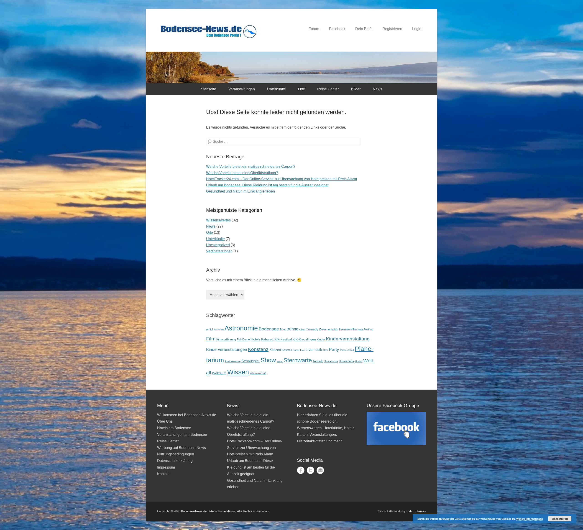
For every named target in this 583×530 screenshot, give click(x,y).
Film (210, 339)
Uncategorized (218, 245)
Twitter (310, 470)
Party (334, 349)
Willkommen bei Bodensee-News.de (186, 415)
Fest (360, 329)
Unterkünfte (276, 89)
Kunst (296, 350)
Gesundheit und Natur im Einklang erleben (240, 191)
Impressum (166, 467)
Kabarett (267, 339)
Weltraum (219, 373)
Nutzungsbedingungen (175, 454)
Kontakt (163, 474)
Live (302, 350)
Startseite (208, 89)
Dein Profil (363, 29)
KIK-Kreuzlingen (304, 339)
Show (268, 360)
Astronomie (241, 328)
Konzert (275, 350)
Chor (302, 329)
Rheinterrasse (232, 361)
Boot (283, 329)
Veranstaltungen (241, 89)
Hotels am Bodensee (174, 428)
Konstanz (258, 349)
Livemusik (314, 350)
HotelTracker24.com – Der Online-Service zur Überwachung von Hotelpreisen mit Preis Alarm (281, 179)
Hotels (255, 339)
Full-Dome (243, 339)
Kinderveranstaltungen (226, 349)
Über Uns (165, 421)
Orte (301, 89)
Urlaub (358, 361)
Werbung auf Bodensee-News (181, 448)
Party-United (347, 350)
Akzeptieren (560, 519)
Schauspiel (250, 361)
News (377, 89)
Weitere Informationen (529, 518)
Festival (368, 329)
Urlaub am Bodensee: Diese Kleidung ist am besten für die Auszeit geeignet (267, 185)
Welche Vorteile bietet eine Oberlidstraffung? (242, 173)
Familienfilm (348, 329)
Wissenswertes (218, 220)
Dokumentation (328, 329)
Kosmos (287, 349)
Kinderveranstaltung (348, 339)
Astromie (219, 329)
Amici (209, 329)
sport (280, 361)
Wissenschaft (258, 373)
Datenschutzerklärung (175, 461)
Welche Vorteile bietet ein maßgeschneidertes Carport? (250, 166)
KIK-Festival (283, 339)
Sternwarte (298, 360)
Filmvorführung (226, 339)
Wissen (238, 372)
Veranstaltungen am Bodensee (182, 434)
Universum (331, 361)
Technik (318, 361)
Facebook (337, 29)
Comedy (312, 329)
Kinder (321, 339)
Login (416, 29)
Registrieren (392, 29)
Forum (314, 29)
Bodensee (269, 328)
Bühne (292, 329)
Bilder (356, 89)
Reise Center (328, 89)
